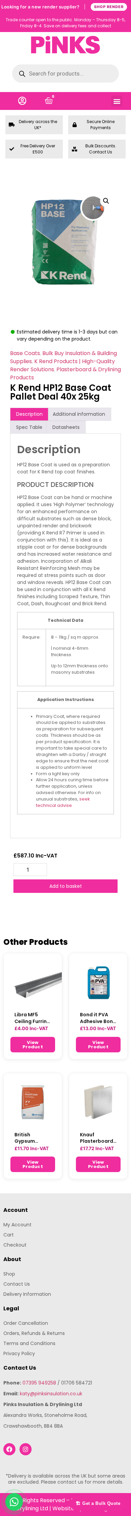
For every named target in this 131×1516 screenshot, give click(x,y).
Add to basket (65, 886)
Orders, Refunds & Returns (34, 1333)
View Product (33, 1044)
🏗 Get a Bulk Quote (98, 1503)
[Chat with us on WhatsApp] (14, 1502)
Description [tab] (29, 414)
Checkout (15, 1245)
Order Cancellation (25, 1323)
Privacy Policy (19, 1353)
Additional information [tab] (79, 414)
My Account (17, 1224)
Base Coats (25, 353)
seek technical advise (63, 802)
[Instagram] (25, 1449)
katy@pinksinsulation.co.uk (51, 1393)
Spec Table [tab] (29, 427)
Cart (8, 1234)
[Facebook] (9, 1449)
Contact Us (16, 1284)
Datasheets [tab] (66, 427)
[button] (116, 101)
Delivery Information (27, 1294)
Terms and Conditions (29, 1343)
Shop (9, 1274)
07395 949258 (39, 1382)
